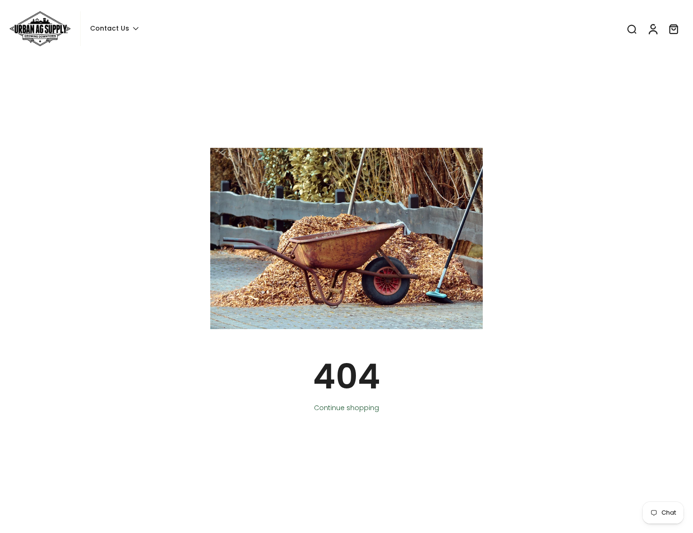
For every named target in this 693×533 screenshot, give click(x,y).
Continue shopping (346, 407)
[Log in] (652, 28)
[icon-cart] (673, 28)
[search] (631, 28)
